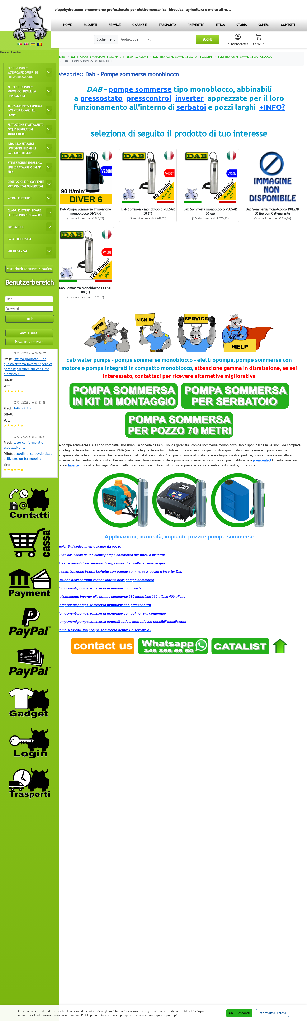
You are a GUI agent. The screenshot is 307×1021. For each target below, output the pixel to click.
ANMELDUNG (29, 333)
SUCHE (207, 39)
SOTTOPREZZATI (18, 251)
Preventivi (196, 25)
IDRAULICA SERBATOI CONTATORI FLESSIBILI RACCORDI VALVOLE (22, 148)
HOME (67, 25)
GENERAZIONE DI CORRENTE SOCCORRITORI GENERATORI (26, 184)
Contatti (288, 25)
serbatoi (191, 107)
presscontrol (148, 98)
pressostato (101, 98)
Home (62, 56)
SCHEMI (263, 25)
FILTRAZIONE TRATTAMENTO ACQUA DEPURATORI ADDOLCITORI (25, 129)
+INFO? (272, 107)
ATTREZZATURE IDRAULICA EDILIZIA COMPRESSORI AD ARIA (25, 167)
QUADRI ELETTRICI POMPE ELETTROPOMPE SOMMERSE (25, 212)
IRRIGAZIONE (16, 227)
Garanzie (139, 25)
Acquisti (90, 25)
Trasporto (167, 25)
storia (241, 25)
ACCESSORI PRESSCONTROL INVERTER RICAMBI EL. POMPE (25, 110)
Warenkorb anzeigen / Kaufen (29, 269)
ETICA (220, 25)
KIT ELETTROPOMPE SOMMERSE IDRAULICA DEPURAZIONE (22, 91)
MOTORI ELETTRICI (19, 198)
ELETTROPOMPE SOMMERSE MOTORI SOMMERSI (183, 56)
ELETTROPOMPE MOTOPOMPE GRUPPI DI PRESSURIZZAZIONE (23, 72)
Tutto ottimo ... (25, 408)
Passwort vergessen (29, 342)
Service (115, 25)
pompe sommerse (140, 89)
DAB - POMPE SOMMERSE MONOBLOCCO (88, 61)
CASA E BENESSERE (20, 239)
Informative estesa (272, 1013)
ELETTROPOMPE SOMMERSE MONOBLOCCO (245, 56)
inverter (189, 98)
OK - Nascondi (239, 1013)
